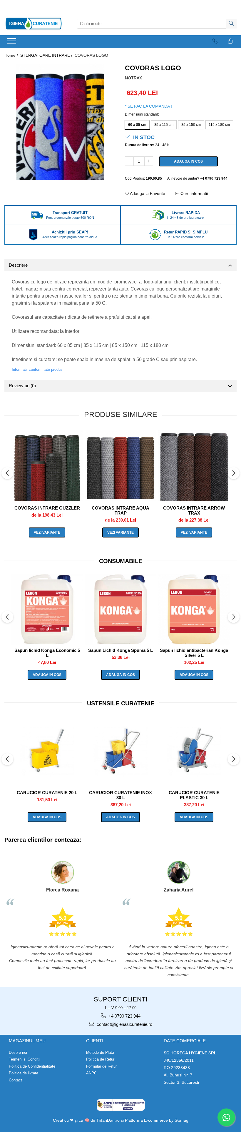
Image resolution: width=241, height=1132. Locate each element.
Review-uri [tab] (22, 385)
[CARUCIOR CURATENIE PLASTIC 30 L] (194, 751)
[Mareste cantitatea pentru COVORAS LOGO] (148, 161)
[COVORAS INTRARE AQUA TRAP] (120, 465)
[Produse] (12, 42)
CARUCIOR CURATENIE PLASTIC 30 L (194, 795)
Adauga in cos (188, 161)
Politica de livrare (23, 1073)
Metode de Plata (100, 1052)
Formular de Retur (101, 1066)
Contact (15, 1080)
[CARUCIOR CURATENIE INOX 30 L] (120, 751)
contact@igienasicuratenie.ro (124, 1024)
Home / (11, 55)
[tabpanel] (60, 121)
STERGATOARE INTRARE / (46, 55)
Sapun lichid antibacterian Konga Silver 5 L (194, 653)
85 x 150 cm (191, 125)
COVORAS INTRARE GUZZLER (47, 507)
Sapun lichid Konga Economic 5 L (47, 653)
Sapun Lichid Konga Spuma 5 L (120, 650)
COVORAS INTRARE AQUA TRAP (120, 510)
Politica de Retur (100, 1059)
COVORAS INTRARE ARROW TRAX (194, 510)
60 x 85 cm (137, 125)
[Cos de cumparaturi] (230, 41)
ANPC (91, 1073)
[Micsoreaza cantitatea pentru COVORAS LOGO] (129, 161)
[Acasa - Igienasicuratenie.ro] (33, 23)
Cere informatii (193, 193)
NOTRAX (133, 78)
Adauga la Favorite (147, 193)
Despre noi (18, 1052)
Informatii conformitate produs (37, 369)
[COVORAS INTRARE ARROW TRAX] (194, 465)
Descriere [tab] (18, 265)
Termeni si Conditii (24, 1059)
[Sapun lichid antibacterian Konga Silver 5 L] (194, 609)
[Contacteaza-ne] (215, 41)
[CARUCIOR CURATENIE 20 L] (47, 751)
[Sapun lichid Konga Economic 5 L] (47, 609)
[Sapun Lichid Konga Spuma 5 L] (120, 609)
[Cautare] (231, 24)
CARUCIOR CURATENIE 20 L (47, 792)
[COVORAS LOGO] (60, 121)
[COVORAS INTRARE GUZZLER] (47, 465)
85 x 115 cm (163, 125)
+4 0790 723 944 (123, 1016)
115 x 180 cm (219, 125)
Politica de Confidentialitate (32, 1066)
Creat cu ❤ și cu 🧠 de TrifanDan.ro (87, 1120)
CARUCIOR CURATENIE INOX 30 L (120, 795)
